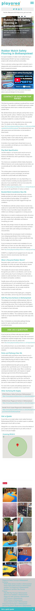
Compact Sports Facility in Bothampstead (15, 602)
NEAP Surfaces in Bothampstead (13, 600)
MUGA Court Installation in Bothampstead (15, 594)
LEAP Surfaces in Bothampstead (13, 598)
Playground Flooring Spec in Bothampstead (14, 603)
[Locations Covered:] (2, 2)
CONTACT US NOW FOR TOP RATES (17, 97)
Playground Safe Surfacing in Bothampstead (16, 596)
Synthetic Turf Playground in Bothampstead (16, 587)
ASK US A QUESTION (17, 330)
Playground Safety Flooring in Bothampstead (15, 580)
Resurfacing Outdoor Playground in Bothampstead (16, 605)
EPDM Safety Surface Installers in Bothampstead (18, 584)
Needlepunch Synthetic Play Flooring (14, 589)
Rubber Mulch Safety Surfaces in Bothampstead (17, 585)
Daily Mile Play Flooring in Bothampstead (15, 593)
